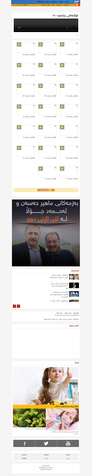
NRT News (40, 2)
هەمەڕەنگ (58, 5)
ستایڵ (48, 5)
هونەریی (43, 5)
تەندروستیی (66, 5)
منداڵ (77, 363)
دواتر (39, 190)
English (26, 5)
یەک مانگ (59, 313)
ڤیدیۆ (53, 5)
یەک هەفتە (68, 313)
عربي (14, 5)
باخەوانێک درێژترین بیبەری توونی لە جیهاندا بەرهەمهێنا (59, 276)
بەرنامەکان (54, 2)
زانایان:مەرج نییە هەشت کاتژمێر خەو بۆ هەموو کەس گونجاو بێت (59, 294)
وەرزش (48, 2)
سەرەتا (67, 2)
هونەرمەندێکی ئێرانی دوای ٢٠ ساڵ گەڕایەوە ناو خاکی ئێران (59, 286)
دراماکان (61, 2)
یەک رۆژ (76, 313)
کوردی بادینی (19, 5)
